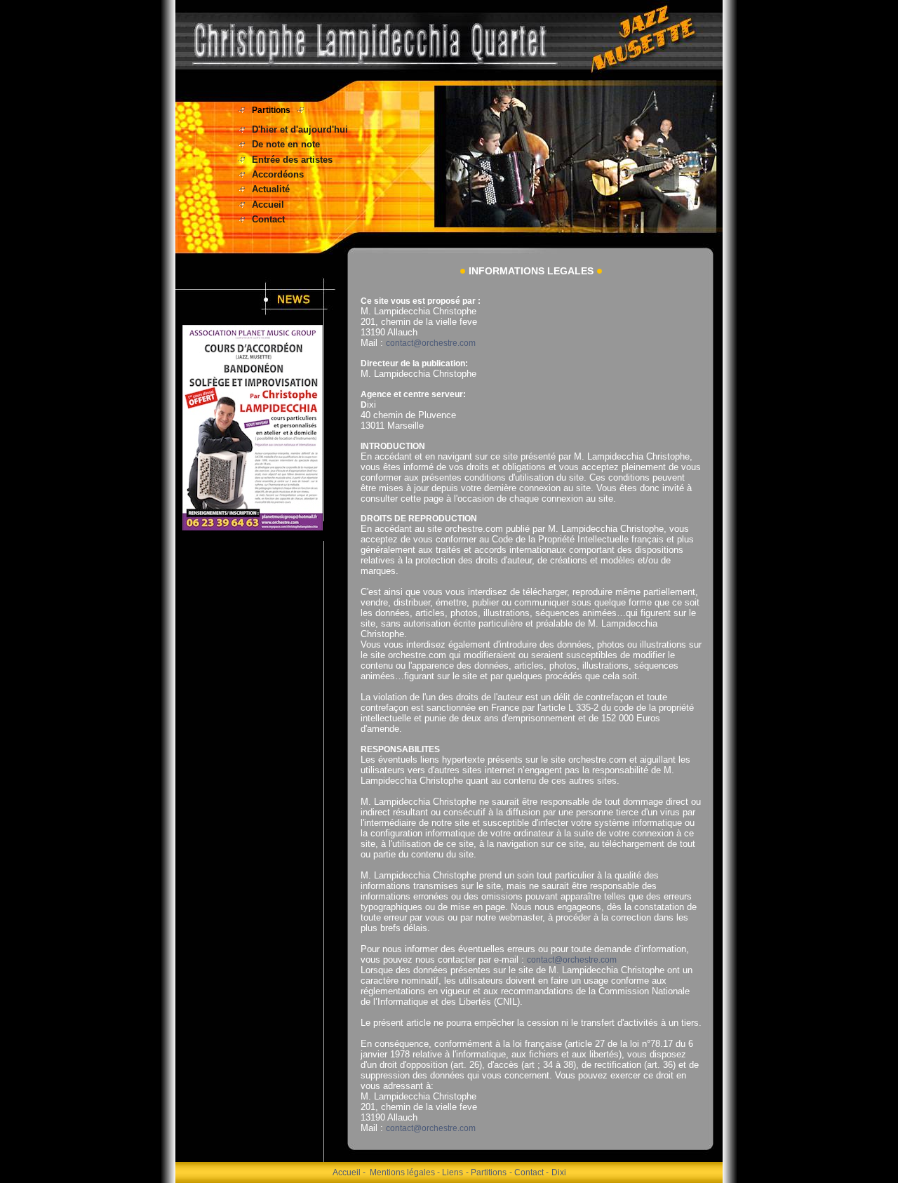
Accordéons (278, 174)
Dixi (558, 1172)
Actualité (271, 189)
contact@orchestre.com (431, 343)
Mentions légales (403, 1172)
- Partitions (486, 1172)
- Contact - (529, 1172)
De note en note (286, 144)
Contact (268, 219)
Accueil (268, 204)
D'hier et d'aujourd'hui (300, 129)
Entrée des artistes (292, 159)
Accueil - (349, 1172)
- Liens (450, 1172)
